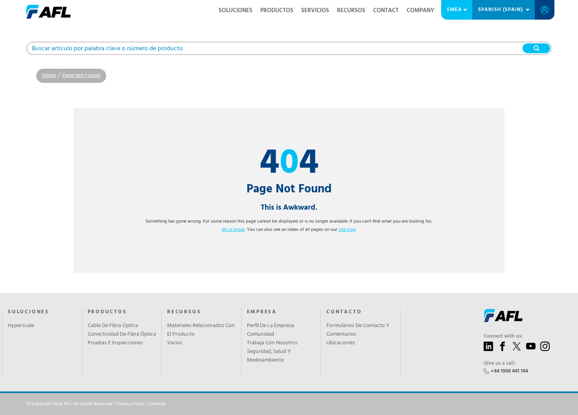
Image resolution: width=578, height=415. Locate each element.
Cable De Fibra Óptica (113, 326)
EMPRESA (262, 312)
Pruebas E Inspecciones (115, 343)
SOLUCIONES (235, 10)
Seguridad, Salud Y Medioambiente (269, 356)
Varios (174, 343)
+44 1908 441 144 (509, 371)
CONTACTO (344, 312)
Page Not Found (81, 75)
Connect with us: (503, 336)
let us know (233, 230)
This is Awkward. (289, 207)
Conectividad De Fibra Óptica (122, 334)
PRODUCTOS (276, 10)
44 (289, 164)
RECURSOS (351, 10)
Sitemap (157, 404)
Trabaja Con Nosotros (272, 343)
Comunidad (260, 334)
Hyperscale (21, 326)
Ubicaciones (340, 343)
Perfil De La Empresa (270, 326)
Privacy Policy (130, 404)
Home (49, 75)
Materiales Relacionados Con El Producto (201, 330)
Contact (386, 10)
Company (420, 10)
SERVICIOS (315, 10)
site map (347, 230)
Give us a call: (500, 363)
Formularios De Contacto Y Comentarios (357, 330)
